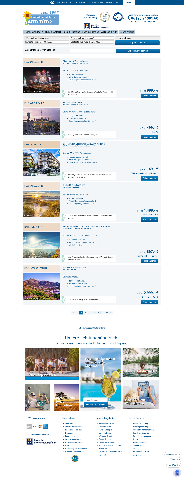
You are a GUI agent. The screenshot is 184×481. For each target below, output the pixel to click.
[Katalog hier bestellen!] (141, 362)
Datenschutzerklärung (74, 442)
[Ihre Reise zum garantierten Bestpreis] (118, 16)
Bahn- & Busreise (90, 32)
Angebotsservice (140, 442)
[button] (177, 472)
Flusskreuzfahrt (53, 32)
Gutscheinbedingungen (142, 436)
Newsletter (137, 445)
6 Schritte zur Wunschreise (135, 401)
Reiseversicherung (140, 423)
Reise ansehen (149, 95)
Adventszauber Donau (72, 102)
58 (107, 312)
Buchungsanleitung (140, 427)
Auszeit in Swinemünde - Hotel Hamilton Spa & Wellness (88, 226)
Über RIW (69, 423)
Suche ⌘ (129, 3)
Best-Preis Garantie (35, 403)
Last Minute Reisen (107, 442)
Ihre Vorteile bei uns (73, 430)
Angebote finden (137, 42)
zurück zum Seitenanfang (92, 328)
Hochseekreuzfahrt (33, 32)
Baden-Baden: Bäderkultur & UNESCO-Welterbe (84, 144)
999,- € (152, 90)
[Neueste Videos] (52, 364)
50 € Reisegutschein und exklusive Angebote (100, 362)
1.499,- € (150, 210)
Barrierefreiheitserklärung (143, 430)
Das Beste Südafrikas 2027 (75, 267)
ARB (67, 445)
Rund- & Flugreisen (173, 465)
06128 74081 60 (144, 18)
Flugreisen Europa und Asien (110, 452)
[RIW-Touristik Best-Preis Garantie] (37, 397)
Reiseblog (69, 433)
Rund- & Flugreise (71, 32)
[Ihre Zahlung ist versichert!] (96, 26)
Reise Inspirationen (42, 375)
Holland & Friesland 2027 (74, 185)
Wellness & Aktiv (109, 32)
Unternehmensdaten (73, 439)
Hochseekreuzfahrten (173, 454)
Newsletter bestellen (96, 404)
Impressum (70, 436)
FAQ (71, 3)
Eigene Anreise (127, 32)
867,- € (152, 251)
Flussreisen (176, 460)
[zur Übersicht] (45, 18)
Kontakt (136, 439)
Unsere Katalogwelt (139, 371)
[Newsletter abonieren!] (100, 379)
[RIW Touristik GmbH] (52, 2)
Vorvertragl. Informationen (76, 449)
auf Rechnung (90, 17)
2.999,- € (150, 293)
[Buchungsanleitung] (141, 394)
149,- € (152, 169)
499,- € (152, 128)
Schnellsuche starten (138, 51)
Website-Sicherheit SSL (75, 452)
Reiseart (102, 455)
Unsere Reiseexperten (74, 427)
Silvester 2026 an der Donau (75, 61)
